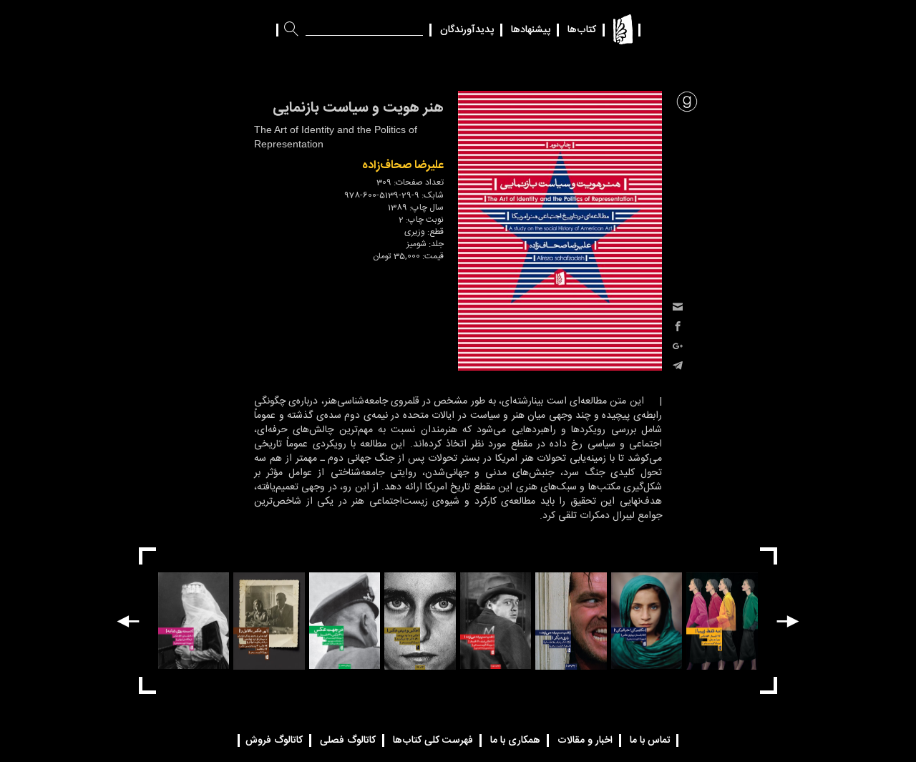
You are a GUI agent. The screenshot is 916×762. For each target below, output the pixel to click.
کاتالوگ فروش (274, 740)
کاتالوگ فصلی (348, 740)
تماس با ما (650, 740)
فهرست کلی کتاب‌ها (433, 740)
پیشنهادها (530, 30)
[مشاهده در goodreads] (687, 101)
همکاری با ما (515, 740)
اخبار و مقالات (585, 740)
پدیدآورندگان (467, 30)
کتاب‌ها (581, 30)
